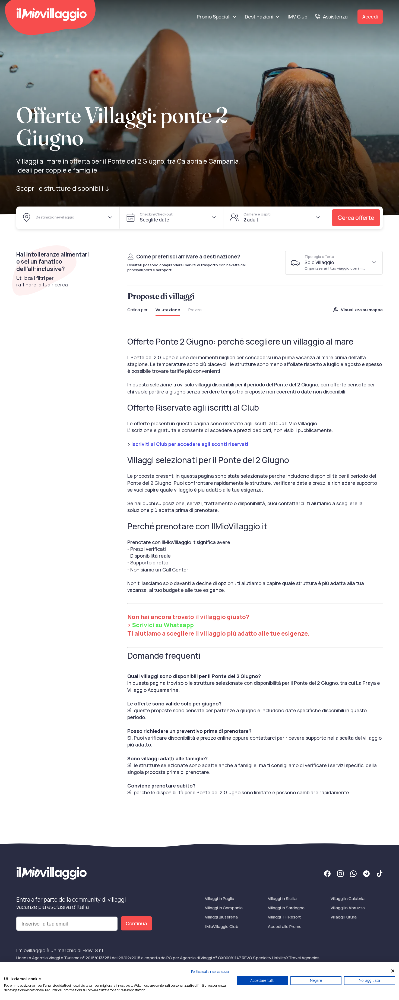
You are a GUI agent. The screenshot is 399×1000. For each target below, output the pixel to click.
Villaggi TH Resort (284, 917)
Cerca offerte (356, 217)
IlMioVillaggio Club (221, 926)
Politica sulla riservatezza (210, 971)
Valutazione (168, 309)
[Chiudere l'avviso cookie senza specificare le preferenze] (393, 971)
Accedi (370, 16)
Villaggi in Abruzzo (348, 908)
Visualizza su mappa (362, 309)
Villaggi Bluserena (221, 917)
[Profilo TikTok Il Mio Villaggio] (379, 874)
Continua (136, 923)
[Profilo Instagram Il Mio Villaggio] (340, 874)
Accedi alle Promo (285, 926)
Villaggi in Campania (224, 908)
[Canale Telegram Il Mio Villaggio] (366, 874)
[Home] (51, 14)
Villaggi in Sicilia (282, 898)
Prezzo (195, 309)
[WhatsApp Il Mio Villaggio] (353, 874)
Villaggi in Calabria (348, 898)
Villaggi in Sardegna (286, 908)
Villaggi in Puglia (219, 898)
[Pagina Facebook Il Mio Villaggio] (327, 874)
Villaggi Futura (344, 917)
